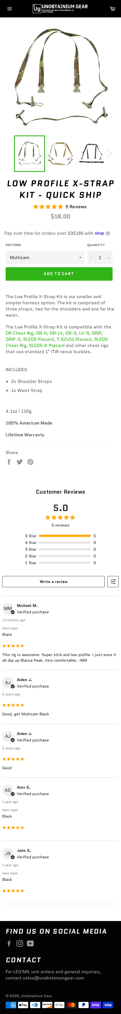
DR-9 (71, 333)
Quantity (96, 245)
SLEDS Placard (38, 339)
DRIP (97, 333)
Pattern (13, 245)
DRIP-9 (13, 339)
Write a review (54, 581)
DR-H (41, 333)
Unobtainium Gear (36, 996)
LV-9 (84, 333)
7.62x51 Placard (74, 339)
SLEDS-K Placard (47, 345)
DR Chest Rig (19, 333)
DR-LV (56, 333)
